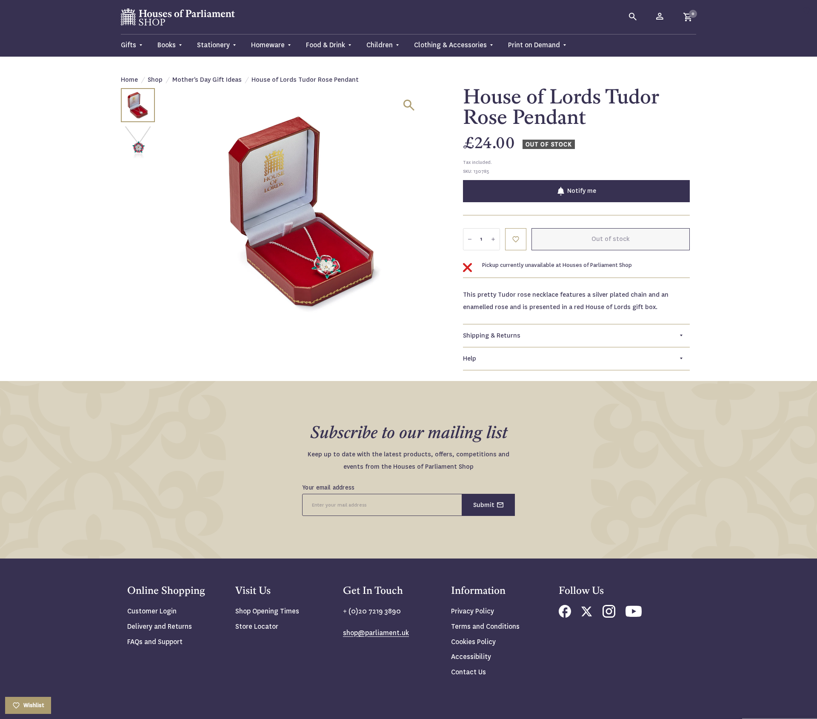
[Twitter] (586, 614)
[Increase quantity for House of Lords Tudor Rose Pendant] (493, 239)
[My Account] (660, 17)
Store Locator (256, 626)
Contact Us (468, 671)
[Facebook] (565, 615)
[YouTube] (634, 614)
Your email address (328, 487)
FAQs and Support (155, 641)
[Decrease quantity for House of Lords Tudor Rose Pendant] (469, 239)
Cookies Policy (473, 641)
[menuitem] (135, 45)
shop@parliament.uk (376, 632)
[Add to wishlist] (806, 11)
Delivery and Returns (159, 626)
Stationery (213, 44)
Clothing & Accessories (450, 44)
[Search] (633, 17)
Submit (483, 505)
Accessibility (471, 656)
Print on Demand (534, 44)
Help (469, 358)
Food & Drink (325, 44)
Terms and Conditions (485, 626)
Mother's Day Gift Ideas (207, 79)
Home (129, 79)
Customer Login (152, 611)
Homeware (268, 44)
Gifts (128, 44)
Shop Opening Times (267, 611)
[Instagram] (609, 615)
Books (166, 44)
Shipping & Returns (491, 335)
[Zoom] (408, 105)
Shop (155, 79)
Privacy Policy (472, 611)
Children (379, 44)
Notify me (581, 190)
